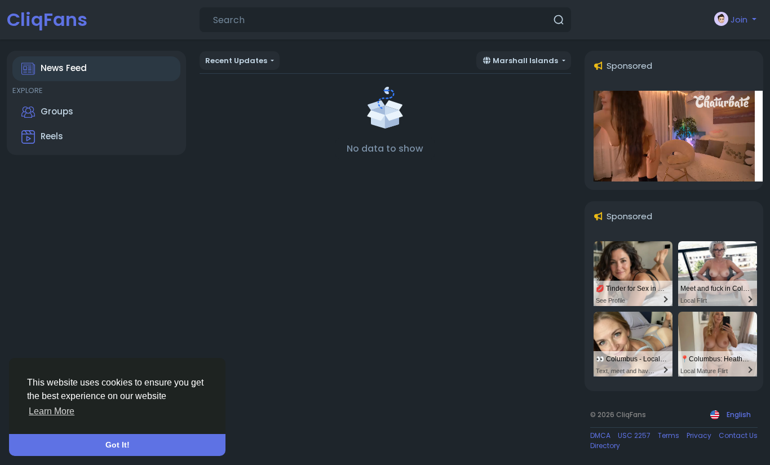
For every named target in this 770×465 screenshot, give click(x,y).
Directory (605, 445)
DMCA (600, 435)
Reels (52, 136)
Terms (668, 435)
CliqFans (47, 19)
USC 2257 (634, 435)
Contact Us (738, 435)
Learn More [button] (51, 411)
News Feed (64, 68)
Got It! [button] (117, 444)
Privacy (699, 435)
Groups (57, 111)
